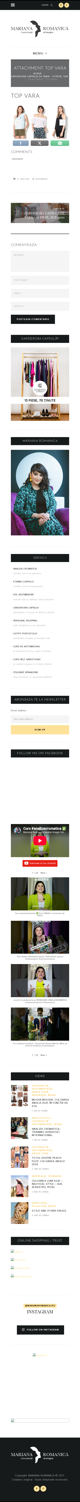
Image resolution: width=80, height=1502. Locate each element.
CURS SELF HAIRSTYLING (27, 659)
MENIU (38, 53)
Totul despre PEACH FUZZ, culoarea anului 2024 (48, 1161)
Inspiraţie (39, 1095)
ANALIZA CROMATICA (25, 568)
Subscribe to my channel (43, 863)
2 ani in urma (40, 1169)
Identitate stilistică (39, 1204)
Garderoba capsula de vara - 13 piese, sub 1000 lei (45, 76)
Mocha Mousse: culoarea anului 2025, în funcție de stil (50, 1103)
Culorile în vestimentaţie (42, 1087)
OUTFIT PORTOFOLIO (25, 633)
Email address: (19, 710)
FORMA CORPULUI (23, 581)
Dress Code (40, 1092)
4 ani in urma (40, 1215)
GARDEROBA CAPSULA (26, 607)
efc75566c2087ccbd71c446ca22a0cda (62, 122)
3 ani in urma (40, 1192)
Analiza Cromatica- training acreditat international (46, 1132)
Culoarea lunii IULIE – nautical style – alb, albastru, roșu (47, 1184)
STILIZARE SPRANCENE (25, 672)
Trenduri (55, 1176)
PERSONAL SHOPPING (25, 620)
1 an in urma (40, 1110)
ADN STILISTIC (41, 1118)
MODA (52, 1095)
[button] (44, 873)
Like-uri (23, 179)
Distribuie (41, 179)
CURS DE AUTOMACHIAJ (26, 646)
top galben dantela (16, 122)
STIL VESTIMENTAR (23, 594)
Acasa (37, 73)
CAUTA (45, 5)
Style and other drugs (49, 1211)
